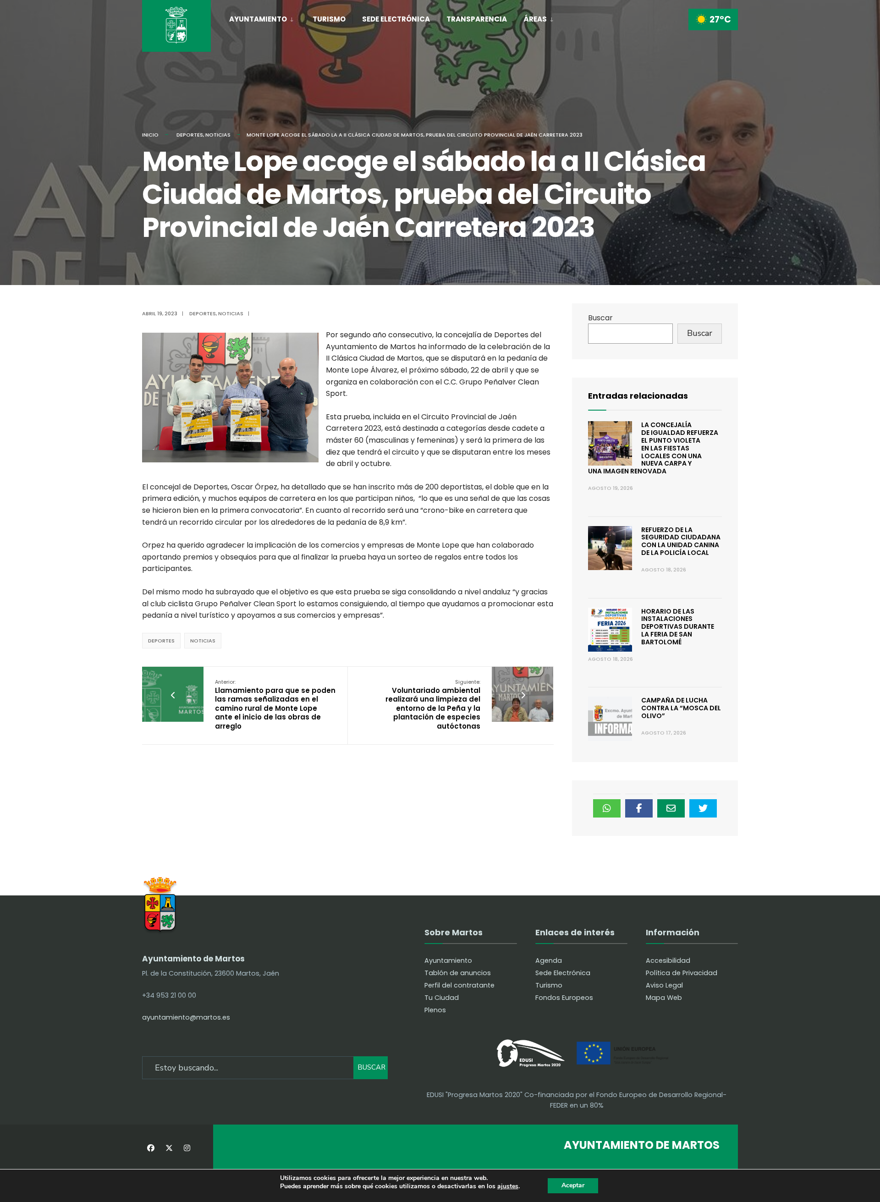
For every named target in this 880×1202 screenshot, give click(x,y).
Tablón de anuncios (457, 972)
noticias (202, 640)
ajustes (507, 1187)
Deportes (189, 134)
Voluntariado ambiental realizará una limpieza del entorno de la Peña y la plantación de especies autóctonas (432, 704)
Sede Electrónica (396, 19)
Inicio (150, 134)
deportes (161, 640)
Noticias (218, 134)
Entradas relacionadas (638, 395)
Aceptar (572, 1185)
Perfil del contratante (459, 985)
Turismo (329, 19)
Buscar (600, 318)
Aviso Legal (664, 985)
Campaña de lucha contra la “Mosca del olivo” (681, 708)
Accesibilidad (668, 960)
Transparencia (476, 19)
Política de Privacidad (681, 972)
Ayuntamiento (258, 19)
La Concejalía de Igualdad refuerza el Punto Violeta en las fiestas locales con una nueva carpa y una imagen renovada (653, 448)
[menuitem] (266, 17)
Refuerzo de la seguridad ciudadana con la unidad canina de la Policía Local (680, 541)
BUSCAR (371, 1067)
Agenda (548, 960)
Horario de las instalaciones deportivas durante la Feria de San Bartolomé (677, 627)
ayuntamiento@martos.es (186, 1017)
